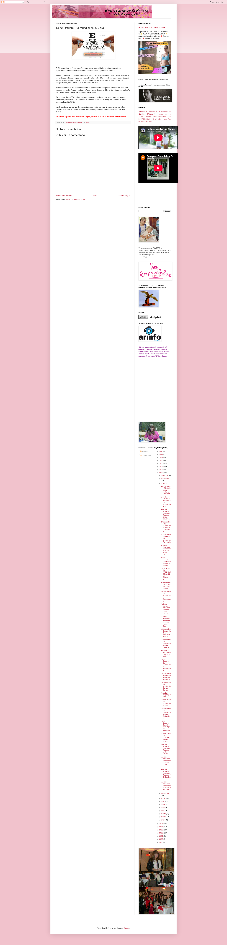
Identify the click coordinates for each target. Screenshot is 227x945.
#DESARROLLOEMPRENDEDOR (149, 111)
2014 (161, 827)
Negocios (141, 121)
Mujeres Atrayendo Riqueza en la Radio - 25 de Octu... (166, 550)
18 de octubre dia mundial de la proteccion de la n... (166, 633)
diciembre (165, 475)
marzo (163, 814)
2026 (161, 451)
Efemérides (163, 114)
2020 (161, 460)
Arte (170, 111)
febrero (164, 817)
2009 (161, 842)
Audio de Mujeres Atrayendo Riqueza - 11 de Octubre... (165, 749)
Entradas (144, 452)
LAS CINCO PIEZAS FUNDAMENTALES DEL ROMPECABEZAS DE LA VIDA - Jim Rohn (154, 117)
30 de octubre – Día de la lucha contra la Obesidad (166, 490)
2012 (161, 833)
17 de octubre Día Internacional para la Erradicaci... (166, 643)
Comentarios (146, 456)
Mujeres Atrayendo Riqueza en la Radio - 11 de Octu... (166, 761)
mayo (163, 807)
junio (163, 804)
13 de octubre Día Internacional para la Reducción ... (166, 713)
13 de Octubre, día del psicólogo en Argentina (165, 726)
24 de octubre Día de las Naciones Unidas (166, 585)
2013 (161, 830)
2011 (161, 836)
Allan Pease (164, 111)
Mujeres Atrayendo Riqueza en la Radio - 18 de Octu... (166, 621)
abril (163, 811)
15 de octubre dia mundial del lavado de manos (166, 676)
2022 (161, 454)
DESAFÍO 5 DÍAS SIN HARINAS (151, 28)
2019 (161, 464)
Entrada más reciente (64, 196)
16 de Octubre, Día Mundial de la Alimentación (166, 664)
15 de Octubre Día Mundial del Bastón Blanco (166, 686)
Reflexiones (148, 121)
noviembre (165, 479)
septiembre (165, 793)
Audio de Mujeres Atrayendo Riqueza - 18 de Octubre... (165, 609)
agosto (163, 798)
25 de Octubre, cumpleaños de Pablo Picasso (166, 561)
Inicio (95, 196)
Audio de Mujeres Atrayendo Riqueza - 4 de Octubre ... (166, 774)
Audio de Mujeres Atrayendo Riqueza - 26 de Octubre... (165, 514)
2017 (161, 470)
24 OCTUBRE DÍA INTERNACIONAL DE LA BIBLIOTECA (166, 574)
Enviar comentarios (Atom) (75, 199)
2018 (161, 467)
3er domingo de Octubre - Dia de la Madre (166, 653)
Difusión (151, 114)
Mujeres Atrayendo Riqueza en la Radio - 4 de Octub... (166, 785)
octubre (164, 483)
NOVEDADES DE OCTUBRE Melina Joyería (166, 737)
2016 (161, 473)
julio (163, 801)
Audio (141, 114)
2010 (161, 839)
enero (163, 820)
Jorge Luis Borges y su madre (166, 695)
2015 (161, 824)
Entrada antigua (124, 196)
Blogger (126, 928)
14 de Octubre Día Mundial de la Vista (166, 702)
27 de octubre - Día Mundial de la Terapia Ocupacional (166, 526)
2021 (161, 457)
